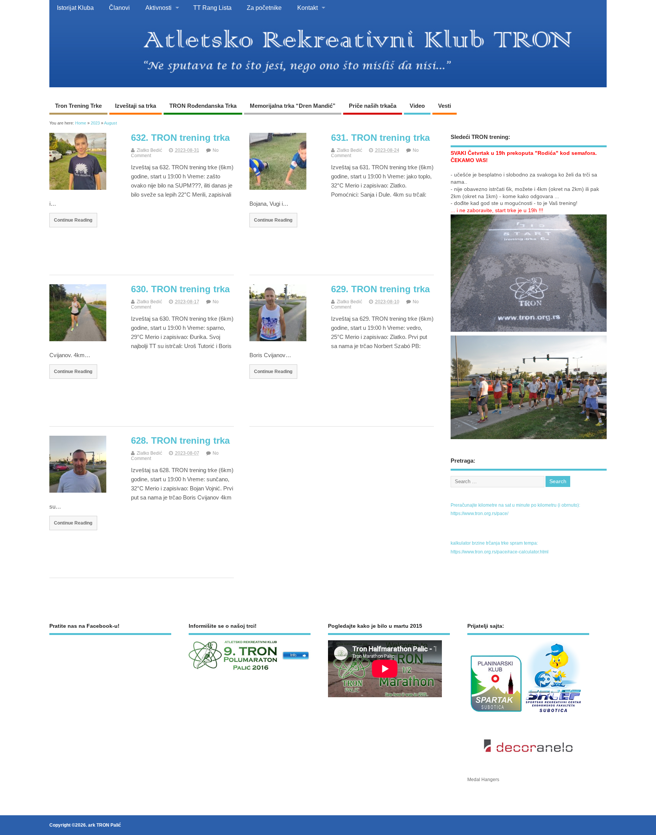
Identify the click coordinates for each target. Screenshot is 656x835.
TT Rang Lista (212, 7)
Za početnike (264, 7)
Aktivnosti (158, 7)
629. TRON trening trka (380, 289)
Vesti (444, 105)
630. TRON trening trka (180, 289)
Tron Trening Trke (78, 105)
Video (417, 105)
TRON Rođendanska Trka (203, 105)
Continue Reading (73, 219)
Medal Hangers (483, 779)
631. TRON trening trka (380, 137)
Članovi (119, 7)
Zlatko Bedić (149, 150)
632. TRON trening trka (180, 137)
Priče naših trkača (372, 105)
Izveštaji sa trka (135, 105)
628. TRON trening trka (180, 440)
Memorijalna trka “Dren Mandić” (293, 105)
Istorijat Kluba (75, 7)
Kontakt (307, 7)
